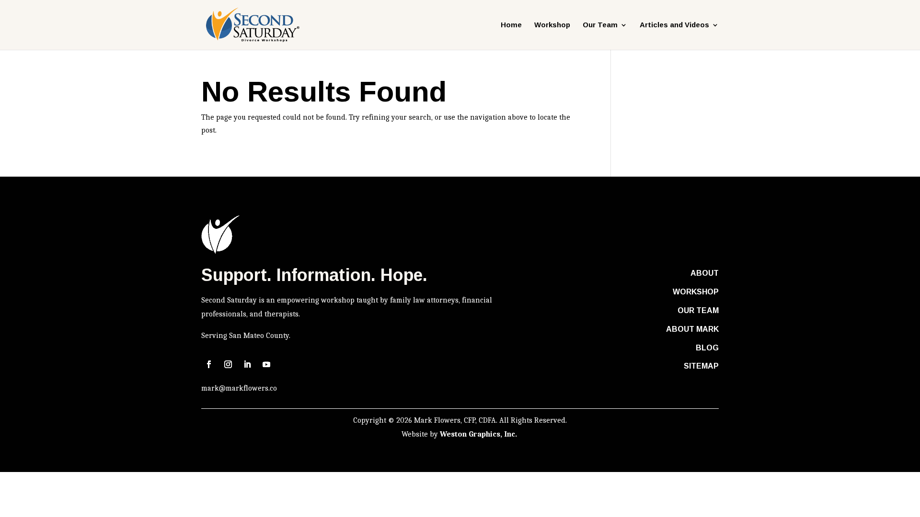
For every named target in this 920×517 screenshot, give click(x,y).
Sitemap (701, 366)
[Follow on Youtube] (266, 364)
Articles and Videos (674, 25)
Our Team (698, 310)
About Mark (692, 329)
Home (511, 25)
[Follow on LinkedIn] (247, 364)
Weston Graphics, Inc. (479, 434)
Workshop (552, 25)
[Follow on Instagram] (228, 364)
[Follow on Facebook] (209, 364)
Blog (707, 348)
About (704, 273)
